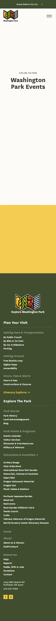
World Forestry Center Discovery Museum (26, 522)
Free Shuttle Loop (13, 360)
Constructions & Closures (17, 384)
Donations (9, 570)
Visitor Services (11, 439)
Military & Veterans (13, 447)
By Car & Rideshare (13, 344)
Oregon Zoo (9, 485)
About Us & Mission (13, 542)
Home (7, 531)
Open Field (9, 477)
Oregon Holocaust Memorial (18, 481)
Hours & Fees (10, 380)
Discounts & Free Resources (18, 443)
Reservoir (8, 500)
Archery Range (11, 462)
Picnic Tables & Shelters (16, 489)
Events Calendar (12, 435)
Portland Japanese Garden (17, 496)
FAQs (6, 559)
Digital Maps (10, 364)
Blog (5, 423)
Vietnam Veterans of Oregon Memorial (24, 519)
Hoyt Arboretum (12, 466)
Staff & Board (10, 546)
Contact (7, 574)
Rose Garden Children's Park (18, 507)
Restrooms (9, 503)
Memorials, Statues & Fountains (20, 473)
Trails (6, 515)
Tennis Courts (10, 511)
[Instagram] (11, 597)
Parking (7, 348)
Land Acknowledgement (16, 419)
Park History (10, 415)
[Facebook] (5, 597)
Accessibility (10, 368)
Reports (7, 563)
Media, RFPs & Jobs (13, 567)
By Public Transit (12, 337)
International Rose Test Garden (20, 470)
